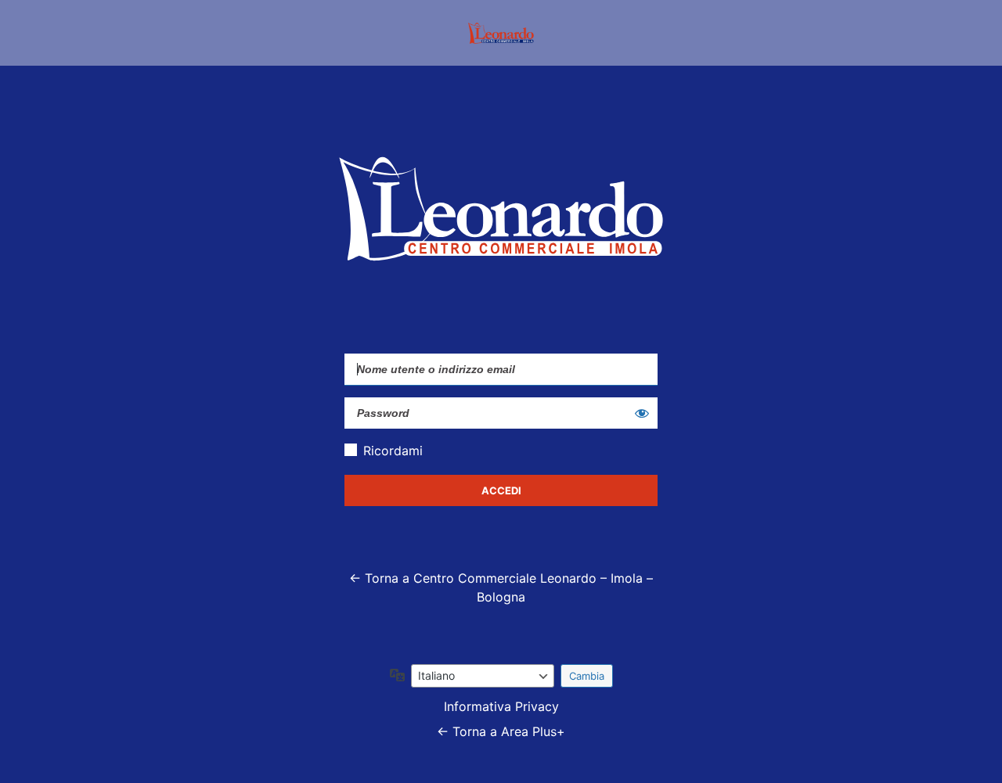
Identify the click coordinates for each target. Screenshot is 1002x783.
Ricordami (393, 450)
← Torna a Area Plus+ (501, 731)
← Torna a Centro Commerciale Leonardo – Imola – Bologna (501, 587)
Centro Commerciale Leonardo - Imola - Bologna (501, 33)
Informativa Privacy (501, 706)
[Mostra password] (642, 413)
